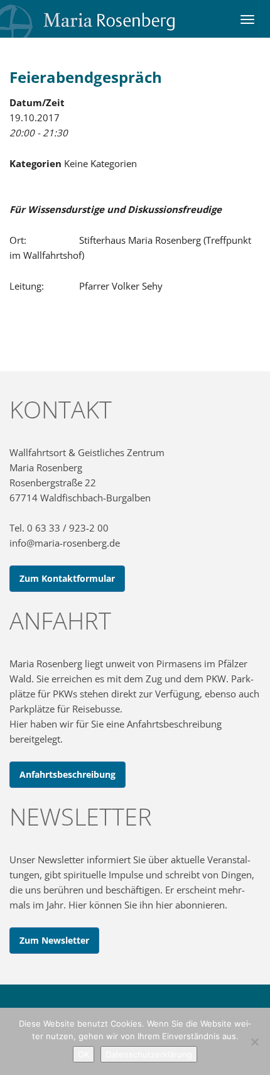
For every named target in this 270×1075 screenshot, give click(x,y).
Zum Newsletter (54, 940)
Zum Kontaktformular (67, 578)
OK (83, 1054)
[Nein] (254, 1041)
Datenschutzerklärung (148, 1054)
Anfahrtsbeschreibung (67, 774)
